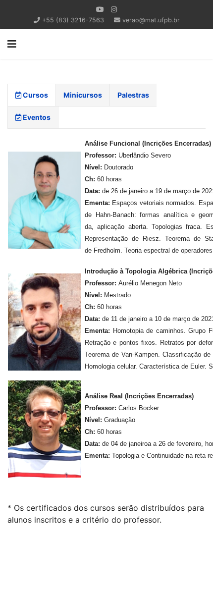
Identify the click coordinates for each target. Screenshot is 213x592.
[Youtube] (100, 9)
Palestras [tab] (133, 95)
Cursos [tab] (34, 95)
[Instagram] (114, 9)
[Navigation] (11, 44)
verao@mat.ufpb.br (151, 20)
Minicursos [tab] (82, 95)
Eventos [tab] (36, 117)
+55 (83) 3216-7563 (73, 20)
